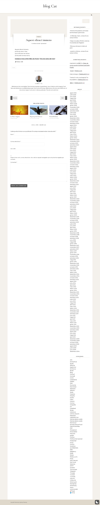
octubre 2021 (74, 182)
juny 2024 (73, 129)
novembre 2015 (74, 265)
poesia (39, 36)
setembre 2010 (74, 330)
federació (72, 388)
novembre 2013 (74, 294)
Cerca (86, 21)
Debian (72, 381)
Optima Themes (23, 502)
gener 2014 (73, 290)
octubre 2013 (74, 295)
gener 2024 (73, 138)
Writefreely (73, 485)
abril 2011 (72, 319)
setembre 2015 (74, 269)
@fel (71, 83)
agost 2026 (73, 93)
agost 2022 (73, 168)
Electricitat (73, 387)
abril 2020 (73, 211)
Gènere (72, 401)
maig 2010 (73, 335)
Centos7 (72, 374)
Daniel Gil (44, 43)
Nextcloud (73, 422)
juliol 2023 (73, 148)
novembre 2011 (74, 312)
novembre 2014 (74, 276)
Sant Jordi (73, 462)
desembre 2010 (74, 326)
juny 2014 (73, 283)
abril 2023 (73, 154)
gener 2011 (73, 324)
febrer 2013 (73, 308)
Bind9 (71, 370)
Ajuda (71, 363)
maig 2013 (73, 303)
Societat (72, 467)
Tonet (71, 71)
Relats (72, 455)
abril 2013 (73, 304)
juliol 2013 (73, 299)
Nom (12, 134)
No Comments (38, 71)
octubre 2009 (74, 342)
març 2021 (73, 193)
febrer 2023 (73, 157)
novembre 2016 (74, 254)
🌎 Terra (72, 492)
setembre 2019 (74, 222)
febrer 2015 (73, 272)
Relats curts (78, 71)
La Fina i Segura (15, 116)
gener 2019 (73, 231)
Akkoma (72, 365)
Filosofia (72, 396)
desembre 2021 (74, 181)
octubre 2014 (74, 277)
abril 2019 (73, 227)
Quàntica (72, 446)
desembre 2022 (74, 161)
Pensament (73, 430)
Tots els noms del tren (52, 90)
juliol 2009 (73, 348)
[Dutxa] (13, 98)
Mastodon (73, 415)
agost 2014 (73, 281)
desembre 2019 (74, 216)
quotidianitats (74, 448)
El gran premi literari (36, 116)
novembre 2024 (75, 120)
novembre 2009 (75, 340)
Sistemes (72, 464)
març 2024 (73, 134)
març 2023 (73, 155)
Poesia (13, 67)
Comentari (13, 162)
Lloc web (13, 148)
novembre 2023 (74, 141)
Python (72, 444)
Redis (71, 453)
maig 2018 (73, 242)
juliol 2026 (73, 94)
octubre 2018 (74, 236)
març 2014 (73, 286)
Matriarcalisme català (76, 419)
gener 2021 (73, 197)
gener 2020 (73, 215)
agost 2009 (73, 346)
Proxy (71, 442)
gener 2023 (73, 159)
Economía (73, 385)
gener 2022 (73, 179)
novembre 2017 (74, 247)
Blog (71, 372)
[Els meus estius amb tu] (63, 98)
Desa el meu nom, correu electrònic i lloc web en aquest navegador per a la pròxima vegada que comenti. (37, 158)
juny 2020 (73, 207)
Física (71, 399)
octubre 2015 (74, 267)
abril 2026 (73, 100)
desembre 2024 (74, 118)
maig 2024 (73, 130)
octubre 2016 (74, 256)
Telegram (73, 471)
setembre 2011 (74, 313)
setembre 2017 (74, 249)
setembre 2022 (74, 166)
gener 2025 (73, 116)
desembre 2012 (74, 310)
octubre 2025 (74, 109)
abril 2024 (73, 132)
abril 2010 (73, 337)
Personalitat (73, 431)
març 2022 (73, 175)
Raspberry (73, 451)
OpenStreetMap (75, 426)
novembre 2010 (74, 328)
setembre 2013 (74, 297)
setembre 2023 (74, 145)
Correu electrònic (15, 141)
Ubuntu (72, 478)
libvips (72, 410)
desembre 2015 (74, 263)
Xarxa (71, 487)
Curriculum (32, 90)
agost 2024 (73, 125)
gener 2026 (73, 105)
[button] (97, 502)
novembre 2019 (74, 218)
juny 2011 (72, 315)
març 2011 (73, 321)
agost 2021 (73, 186)
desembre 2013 (74, 292)
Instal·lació (73, 408)
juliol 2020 (73, 206)
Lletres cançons (74, 414)
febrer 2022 (73, 177)
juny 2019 (73, 225)
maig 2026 (73, 98)
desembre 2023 (74, 139)
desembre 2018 (74, 233)
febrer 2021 (73, 195)
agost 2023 (73, 146)
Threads (72, 473)
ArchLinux (73, 369)
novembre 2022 (74, 163)
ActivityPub (73, 361)
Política (72, 437)
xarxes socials (74, 489)
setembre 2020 (74, 204)
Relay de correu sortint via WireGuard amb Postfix (80, 65)
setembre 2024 (74, 123)
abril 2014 (73, 285)
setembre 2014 (74, 279)
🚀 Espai (72, 491)
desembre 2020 (74, 199)
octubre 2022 (74, 164)
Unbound (73, 480)
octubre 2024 (74, 121)
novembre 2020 (75, 200)
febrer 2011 (73, 322)
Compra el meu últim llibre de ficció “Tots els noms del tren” (35, 58)
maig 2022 (73, 173)
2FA (71, 360)
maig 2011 (73, 317)
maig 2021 (73, 190)
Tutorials (72, 476)
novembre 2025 (74, 107)
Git (71, 406)
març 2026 (73, 102)
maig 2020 (73, 209)
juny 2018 (73, 240)
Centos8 (72, 376)
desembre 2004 (75, 351)
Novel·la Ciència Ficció (76, 424)
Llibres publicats (40, 90)
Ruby (71, 458)
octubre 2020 (74, 202)
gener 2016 (73, 261)
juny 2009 (73, 349)
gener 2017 (73, 252)
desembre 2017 (74, 245)
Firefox (72, 397)
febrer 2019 (73, 229)
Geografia (73, 405)
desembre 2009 (74, 339)
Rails (71, 449)
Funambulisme (53, 116)
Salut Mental (74, 460)
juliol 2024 (73, 127)
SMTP (71, 466)
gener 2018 (73, 243)
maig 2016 (73, 260)
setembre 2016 (74, 258)
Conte (72, 378)
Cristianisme (73, 379)
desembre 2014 (74, 274)
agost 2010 (73, 331)
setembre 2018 (74, 238)
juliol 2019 (73, 224)
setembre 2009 (74, 344)
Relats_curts (73, 457)
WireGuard (73, 482)
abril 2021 (73, 191)
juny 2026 (73, 96)
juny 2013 (73, 301)
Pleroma (72, 433)
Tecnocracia (73, 469)
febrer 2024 (73, 136)
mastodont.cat (74, 417)
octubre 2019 (74, 220)
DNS (71, 383)
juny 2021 (73, 188)
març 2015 (73, 270)
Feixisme (72, 394)
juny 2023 (73, 150)
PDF (71, 428)
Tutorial (72, 475)
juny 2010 (73, 333)
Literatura (73, 412)
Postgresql (73, 440)
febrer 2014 (73, 288)
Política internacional (76, 439)
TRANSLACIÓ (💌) (84, 74)
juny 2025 (73, 114)
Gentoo (72, 403)
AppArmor (73, 367)
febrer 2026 (73, 103)
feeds (71, 392)
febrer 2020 (73, 213)
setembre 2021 (74, 184)
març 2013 (73, 306)
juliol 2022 (73, 170)
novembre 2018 (74, 234)
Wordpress (73, 483)
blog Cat (50, 6)
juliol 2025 (73, 112)
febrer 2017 (73, 251)
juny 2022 (73, 172)
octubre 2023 (74, 143)
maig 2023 (73, 152)
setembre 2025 (74, 111)
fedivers (72, 390)
